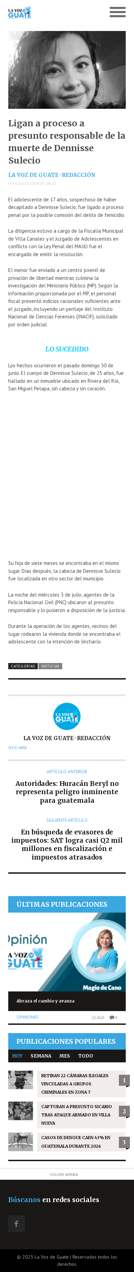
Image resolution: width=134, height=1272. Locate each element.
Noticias (51, 666)
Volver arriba (64, 1174)
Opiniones (27, 1017)
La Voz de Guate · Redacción (52, 175)
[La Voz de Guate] (52, 12)
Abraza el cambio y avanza (45, 1000)
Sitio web (17, 748)
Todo (85, 1056)
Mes (64, 1056)
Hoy (17, 1056)
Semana (41, 1056)
